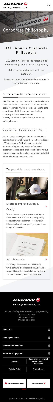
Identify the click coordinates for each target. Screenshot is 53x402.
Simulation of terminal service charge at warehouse (38, 361)
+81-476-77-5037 (28, 317)
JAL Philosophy (15, 259)
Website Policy (15, 369)
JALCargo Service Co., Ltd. (16, 7)
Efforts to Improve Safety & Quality (22, 206)
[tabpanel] (26, 383)
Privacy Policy (38, 369)
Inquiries (14, 361)
